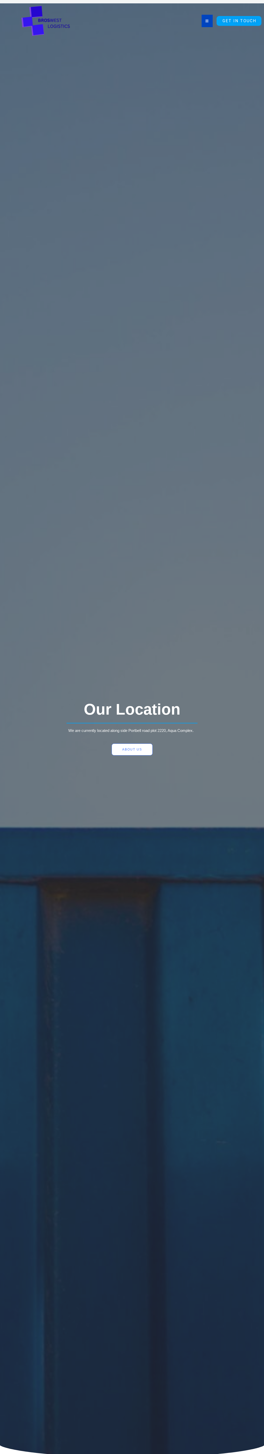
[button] (239, 21)
